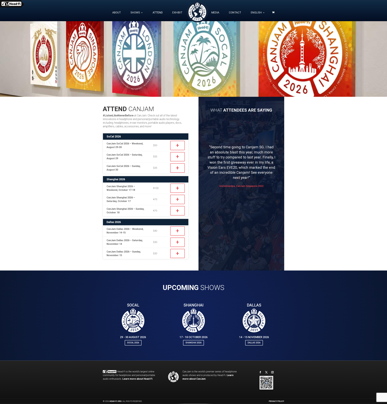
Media (215, 12)
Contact (235, 12)
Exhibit (177, 12)
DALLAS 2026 (254, 342)
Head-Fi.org (116, 401)
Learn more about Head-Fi (137, 378)
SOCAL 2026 (133, 342)
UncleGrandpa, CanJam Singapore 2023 (241, 186)
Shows (135, 12)
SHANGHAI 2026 (193, 342)
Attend (158, 12)
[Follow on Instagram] (272, 372)
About (116, 12)
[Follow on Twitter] (266, 372)
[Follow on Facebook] (260, 372)
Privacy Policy (276, 401)
